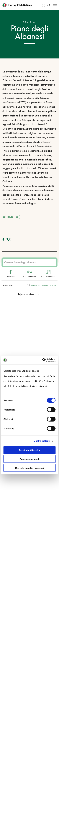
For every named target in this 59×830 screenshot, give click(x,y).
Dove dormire (29, 276)
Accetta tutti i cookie (29, 450)
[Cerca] (48, 5)
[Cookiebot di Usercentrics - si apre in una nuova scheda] (42, 360)
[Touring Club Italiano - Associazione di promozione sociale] (17, 5)
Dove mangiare (48, 276)
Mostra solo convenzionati (43, 285)
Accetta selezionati (29, 459)
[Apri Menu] (55, 5)
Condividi (8, 217)
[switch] (51, 409)
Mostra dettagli (42, 441)
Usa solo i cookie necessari (29, 468)
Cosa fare (11, 276)
